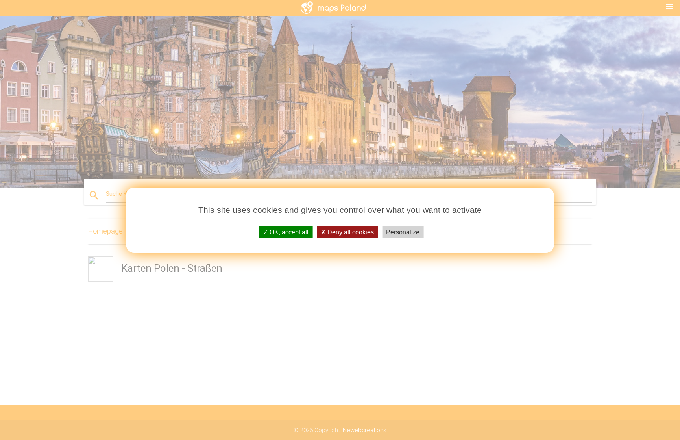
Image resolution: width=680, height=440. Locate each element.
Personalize (402, 231)
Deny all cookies (350, 231)
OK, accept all (288, 231)
